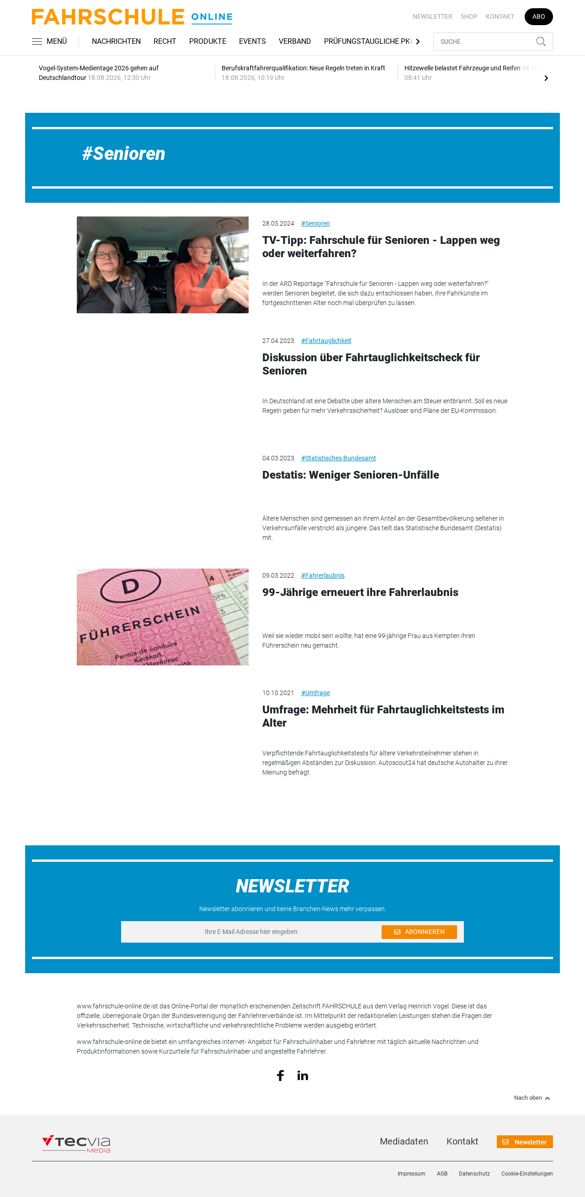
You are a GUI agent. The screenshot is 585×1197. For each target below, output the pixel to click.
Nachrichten (116, 41)
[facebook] (280, 1075)
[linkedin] (303, 1074)
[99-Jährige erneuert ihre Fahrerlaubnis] (163, 617)
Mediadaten (404, 1141)
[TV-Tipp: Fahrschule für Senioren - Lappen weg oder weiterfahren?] (163, 264)
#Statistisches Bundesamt (338, 458)
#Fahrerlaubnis (323, 575)
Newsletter (432, 16)
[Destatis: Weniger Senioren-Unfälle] (163, 499)
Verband (295, 41)
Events (252, 41)
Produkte (207, 41)
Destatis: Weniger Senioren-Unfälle (350, 475)
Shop (469, 16)
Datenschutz (474, 1174)
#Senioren (315, 223)
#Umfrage (315, 692)
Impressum (411, 1174)
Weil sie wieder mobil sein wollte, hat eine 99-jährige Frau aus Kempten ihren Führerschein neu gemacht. (368, 640)
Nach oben (528, 1098)
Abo (538, 16)
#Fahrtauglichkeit (326, 340)
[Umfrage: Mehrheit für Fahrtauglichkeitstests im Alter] (163, 734)
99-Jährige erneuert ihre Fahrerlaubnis (360, 592)
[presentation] (546, 77)
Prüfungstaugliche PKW (370, 41)
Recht (165, 41)
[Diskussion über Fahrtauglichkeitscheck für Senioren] (163, 382)
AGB (442, 1174)
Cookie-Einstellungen (527, 1174)
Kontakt (500, 16)
